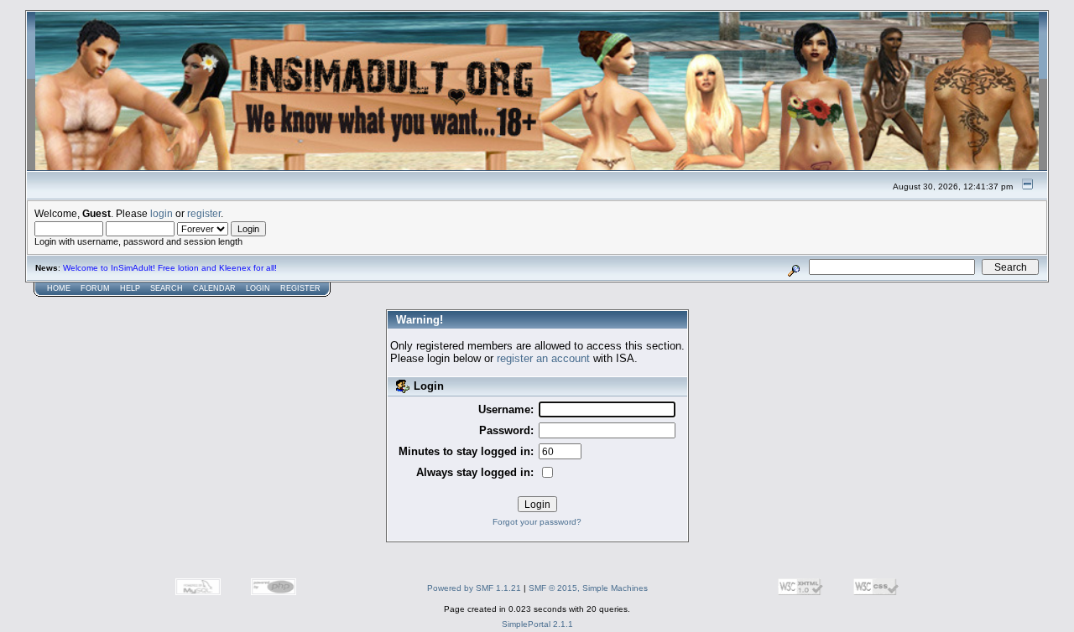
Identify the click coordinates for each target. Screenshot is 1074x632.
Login (258, 288)
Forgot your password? (537, 521)
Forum (95, 288)
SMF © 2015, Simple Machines (588, 588)
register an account (543, 358)
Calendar (214, 288)
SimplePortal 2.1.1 (537, 624)
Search (166, 288)
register (204, 213)
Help (130, 288)
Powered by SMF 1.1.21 (474, 588)
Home (58, 288)
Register (300, 288)
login (161, 213)
